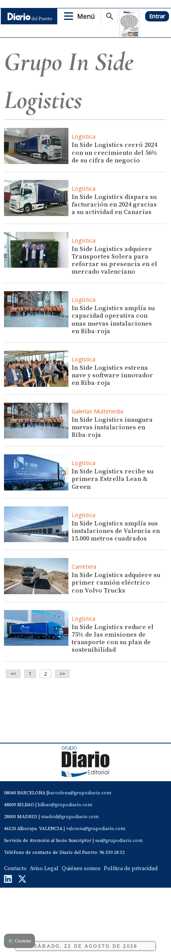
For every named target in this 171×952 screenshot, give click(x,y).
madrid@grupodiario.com (70, 817)
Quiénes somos (81, 868)
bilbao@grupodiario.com (65, 805)
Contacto (15, 868)
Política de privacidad (130, 868)
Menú (86, 16)
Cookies (19, 941)
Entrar (157, 16)
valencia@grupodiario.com (95, 829)
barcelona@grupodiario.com (79, 793)
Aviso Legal (44, 868)
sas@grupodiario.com (119, 841)
